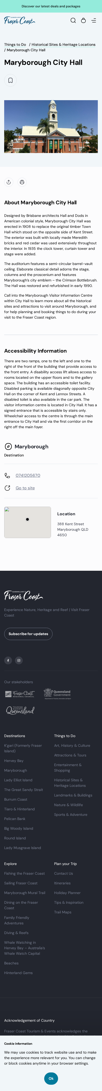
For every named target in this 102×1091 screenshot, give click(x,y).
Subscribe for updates (28, 633)
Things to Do (15, 44)
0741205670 (28, 475)
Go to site (25, 488)
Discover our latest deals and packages (51, 6)
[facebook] (8, 660)
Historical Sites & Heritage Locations (63, 44)
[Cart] (83, 20)
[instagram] (19, 660)
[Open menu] (93, 20)
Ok (51, 1078)
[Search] (73, 20)
